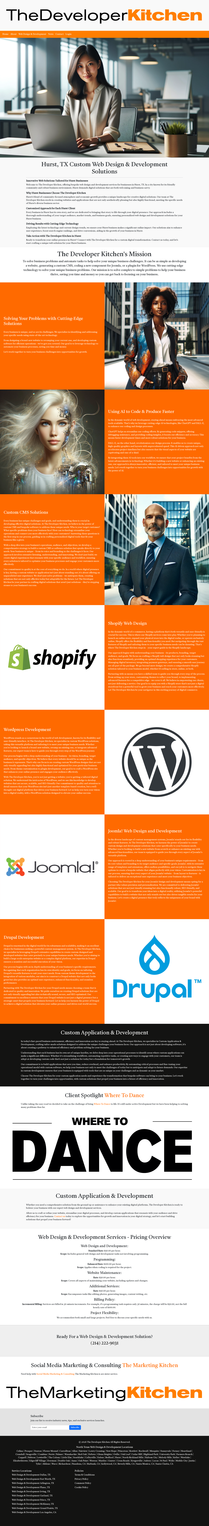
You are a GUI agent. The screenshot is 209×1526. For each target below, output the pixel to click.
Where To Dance (124, 1095)
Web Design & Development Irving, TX (31, 1492)
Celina (20, 1451)
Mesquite (154, 1451)
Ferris (51, 1454)
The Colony (54, 1458)
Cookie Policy (81, 1488)
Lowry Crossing (97, 1451)
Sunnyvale (165, 1451)
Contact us (59, 1216)
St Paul (163, 1461)
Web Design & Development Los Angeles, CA (34, 1512)
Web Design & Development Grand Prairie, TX (35, 1508)
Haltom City (151, 1458)
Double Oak (64, 1461)
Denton (38, 1451)
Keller (176, 1458)
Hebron (31, 1458)
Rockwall (143, 1451)
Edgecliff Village (37, 1461)
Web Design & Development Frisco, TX (31, 1500)
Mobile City (181, 1461)
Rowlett (133, 1451)
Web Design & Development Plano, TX (31, 1488)
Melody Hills (165, 1458)
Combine (42, 1454)
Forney (175, 1451)
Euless (100, 1458)
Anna (74, 1461)
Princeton (123, 1451)
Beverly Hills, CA (126, 1464)
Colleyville (90, 1458)
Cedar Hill (137, 1454)
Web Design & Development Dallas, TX (31, 1475)
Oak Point (83, 1461)
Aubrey (147, 1461)
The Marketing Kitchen (150, 1365)
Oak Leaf (125, 1454)
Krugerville (136, 1461)
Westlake (185, 1458)
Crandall (20, 1454)
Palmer (59, 1454)
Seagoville (31, 1454)
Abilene (46, 1464)
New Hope (111, 1451)
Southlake (78, 1458)
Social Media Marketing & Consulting (55, 1374)
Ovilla (116, 1454)
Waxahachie (71, 1454)
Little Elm (67, 1458)
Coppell (22, 1458)
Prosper (29, 1451)
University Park (167, 1454)
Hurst (118, 1458)
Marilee (102, 1461)
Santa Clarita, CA (164, 1464)
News (50, 34)
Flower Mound (50, 1451)
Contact (59, 34)
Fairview (83, 1451)
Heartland (186, 1451)
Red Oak (82, 1454)
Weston (93, 1461)
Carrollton (65, 1451)
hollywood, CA (108, 1464)
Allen (74, 1451)
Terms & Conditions (85, 1475)
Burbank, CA (93, 1464)
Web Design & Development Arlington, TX (33, 1483)
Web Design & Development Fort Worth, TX (33, 1479)
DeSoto (92, 1454)
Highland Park (151, 1454)
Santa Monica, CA (145, 1464)
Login (68, 34)
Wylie (171, 1461)
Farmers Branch (184, 1454)
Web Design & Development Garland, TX (32, 1496)
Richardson (64, 1464)
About (13, 34)
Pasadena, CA (79, 1464)
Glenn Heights (104, 1454)
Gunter (111, 1461)
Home (5, 34)
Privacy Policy (81, 1479)
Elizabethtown (20, 1461)
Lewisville (42, 1458)
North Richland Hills (132, 1458)
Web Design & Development (32, 34)
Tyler (38, 1464)
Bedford (109, 1458)
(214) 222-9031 (104, 1343)
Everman (51, 1461)
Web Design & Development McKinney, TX (33, 1504)
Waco (54, 1464)
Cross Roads (123, 1461)
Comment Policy (83, 1483)
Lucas (156, 1461)
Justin (192, 1461)
